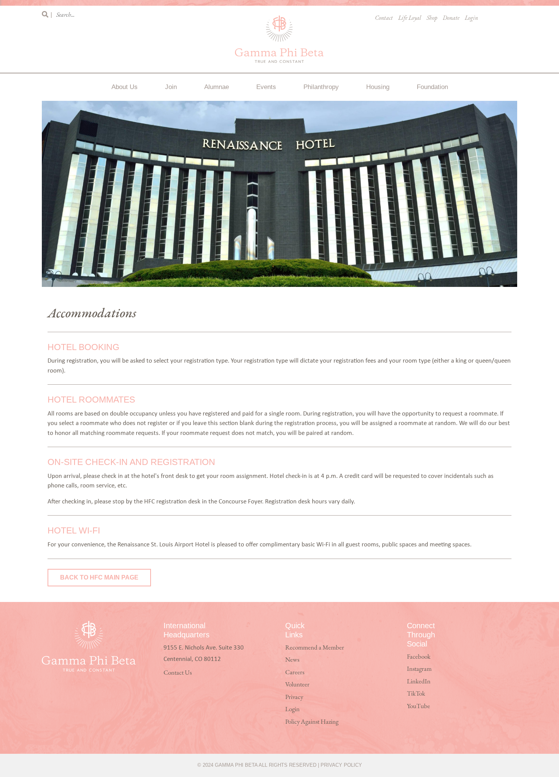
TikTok (416, 694)
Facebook (418, 657)
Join (171, 87)
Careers (294, 672)
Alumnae (216, 87)
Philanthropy (321, 87)
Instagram (419, 669)
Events (266, 87)
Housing (377, 87)
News (292, 660)
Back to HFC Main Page (99, 577)
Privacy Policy (341, 765)
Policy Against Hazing (311, 722)
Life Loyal (409, 18)
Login (471, 18)
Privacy (294, 697)
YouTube (418, 706)
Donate (451, 18)
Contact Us (178, 673)
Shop (432, 18)
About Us (124, 87)
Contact (384, 18)
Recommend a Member (314, 648)
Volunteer (297, 684)
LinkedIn (418, 681)
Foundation (432, 87)
